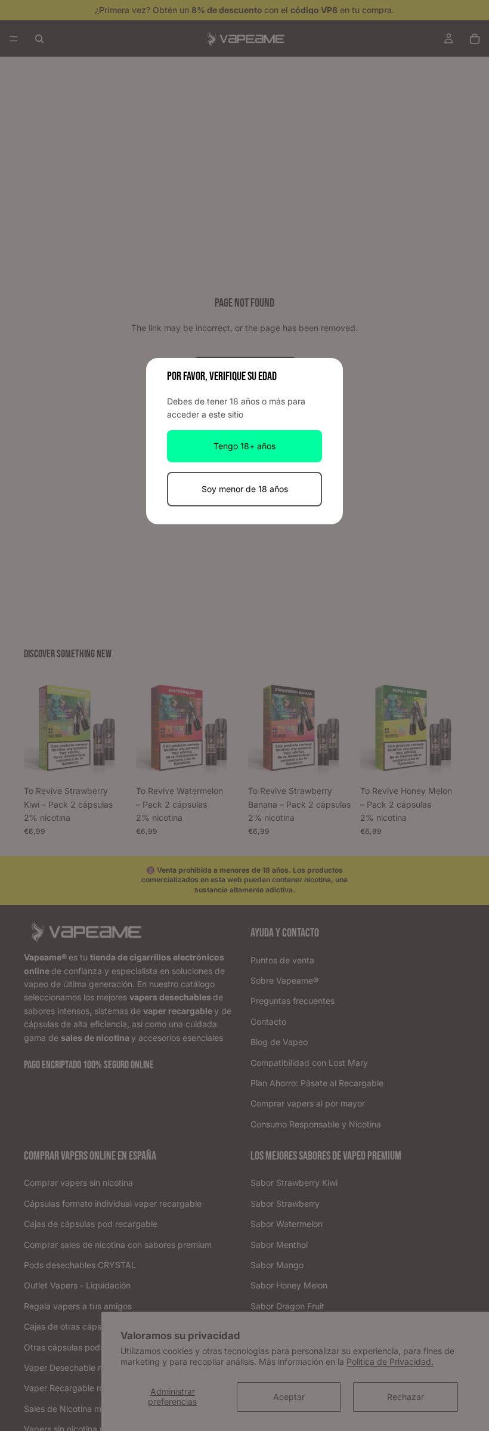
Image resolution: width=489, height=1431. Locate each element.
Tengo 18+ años (244, 446)
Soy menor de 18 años (245, 489)
